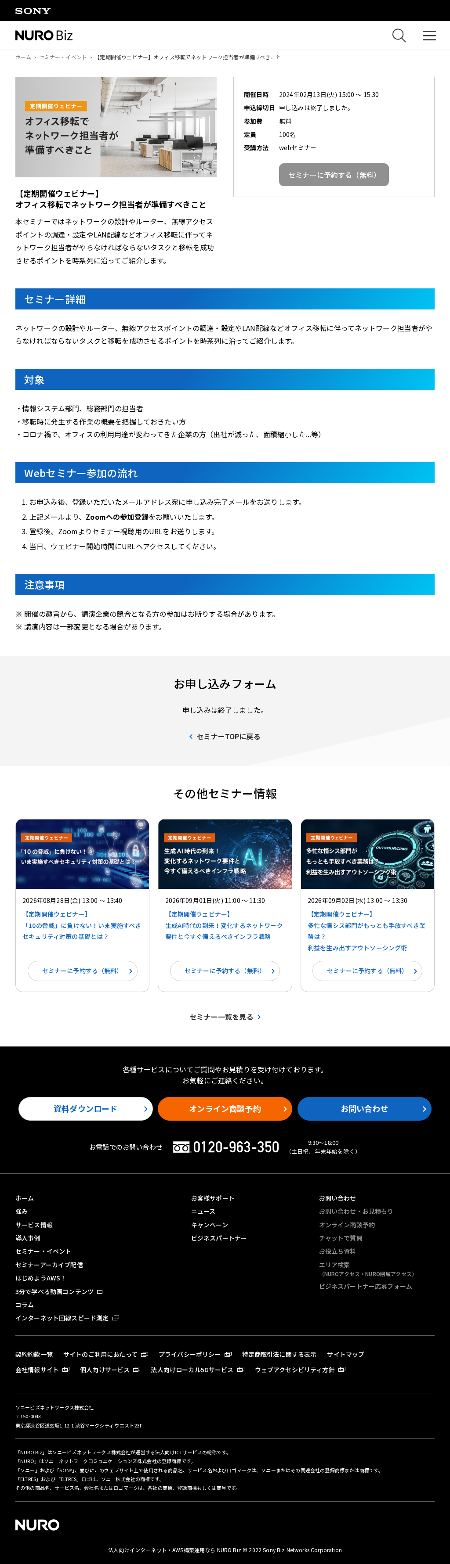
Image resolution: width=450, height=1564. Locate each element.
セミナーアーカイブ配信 (49, 1264)
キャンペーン (209, 1224)
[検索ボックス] (399, 36)
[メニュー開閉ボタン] (429, 35)
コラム (24, 1304)
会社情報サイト (37, 1369)
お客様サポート (213, 1198)
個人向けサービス (105, 1369)
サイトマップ (345, 1354)
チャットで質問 (341, 1237)
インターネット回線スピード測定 (62, 1317)
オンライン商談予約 (225, 1108)
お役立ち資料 (337, 1251)
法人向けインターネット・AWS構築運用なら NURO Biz (175, 1549)
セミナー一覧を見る (221, 1016)
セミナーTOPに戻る (228, 736)
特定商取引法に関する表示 (279, 1354)
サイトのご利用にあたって (100, 1354)
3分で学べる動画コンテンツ (54, 1291)
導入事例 (27, 1237)
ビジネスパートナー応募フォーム (365, 1286)
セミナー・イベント (63, 57)
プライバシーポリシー (190, 1354)
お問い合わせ (364, 1108)
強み (21, 1211)
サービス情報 (34, 1224)
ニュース (203, 1211)
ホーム (23, 57)
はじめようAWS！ (40, 1277)
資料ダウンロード (85, 1108)
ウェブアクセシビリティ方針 (295, 1369)
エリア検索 (368, 1268)
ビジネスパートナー (219, 1237)
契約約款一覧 (34, 1354)
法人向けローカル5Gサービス (192, 1369)
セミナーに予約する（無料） (82, 970)
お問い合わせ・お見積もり (356, 1211)
